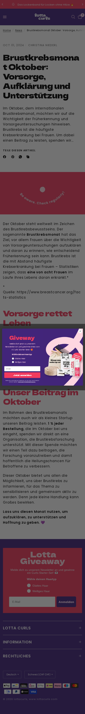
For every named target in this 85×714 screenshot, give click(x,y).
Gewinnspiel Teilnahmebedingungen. (27, 381)
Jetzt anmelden (22, 375)
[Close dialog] (80, 331)
